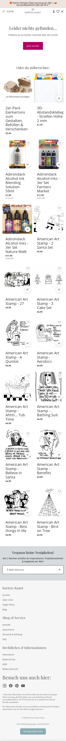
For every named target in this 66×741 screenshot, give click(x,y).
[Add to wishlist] (28, 77)
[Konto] (53, 11)
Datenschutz (8, 659)
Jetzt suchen (33, 45)
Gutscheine (8, 629)
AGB (4, 664)
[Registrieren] (59, 570)
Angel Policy (8, 604)
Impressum (8, 654)
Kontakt (6, 624)
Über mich (7, 599)
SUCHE (10, 11)
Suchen (6, 595)
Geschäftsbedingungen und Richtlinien (33, 724)
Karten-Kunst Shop (36, 717)
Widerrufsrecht (10, 669)
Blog (4, 609)
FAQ (4, 639)
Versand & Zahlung (12, 634)
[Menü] (3, 11)
